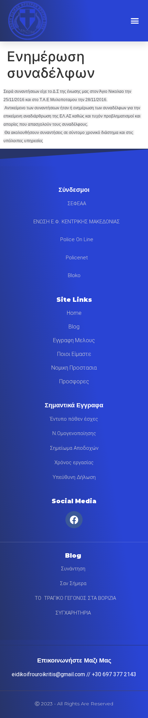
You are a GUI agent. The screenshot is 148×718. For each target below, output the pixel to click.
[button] (134, 20)
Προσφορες (74, 381)
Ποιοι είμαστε (74, 354)
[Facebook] (74, 519)
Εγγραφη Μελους (74, 340)
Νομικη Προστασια (74, 367)
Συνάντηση (73, 569)
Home (74, 313)
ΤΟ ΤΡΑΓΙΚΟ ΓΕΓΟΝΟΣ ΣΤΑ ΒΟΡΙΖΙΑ (73, 598)
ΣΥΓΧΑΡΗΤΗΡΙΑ (73, 613)
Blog (74, 326)
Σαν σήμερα (73, 583)
